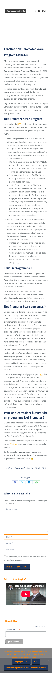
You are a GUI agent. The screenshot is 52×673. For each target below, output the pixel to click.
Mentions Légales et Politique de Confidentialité (26, 667)
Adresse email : (12, 630)
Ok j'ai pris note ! (21, 661)
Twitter (13, 444)
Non (35, 661)
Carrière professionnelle (16, 11)
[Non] (48, 660)
